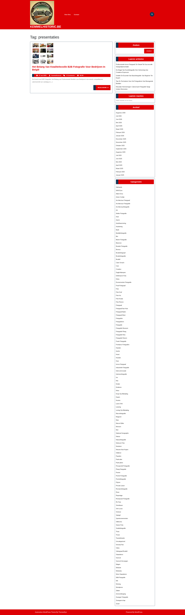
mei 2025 (119, 162)
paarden (118, 456)
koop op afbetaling (122, 394)
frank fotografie (121, 341)
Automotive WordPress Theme (45, 612)
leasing (118, 407)
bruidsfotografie (121, 256)
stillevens (119, 521)
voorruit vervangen (122, 561)
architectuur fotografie (123, 203)
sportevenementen (122, 518)
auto (117, 217)
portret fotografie (121, 476)
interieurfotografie (121, 374)
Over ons (67, 14)
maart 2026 (119, 129)
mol (117, 430)
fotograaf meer (121, 315)
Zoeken (136, 45)
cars (117, 266)
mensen (118, 426)
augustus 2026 (120, 113)
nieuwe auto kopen (122, 449)
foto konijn (119, 298)
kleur (117, 390)
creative (118, 269)
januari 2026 (120, 135)
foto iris (118, 295)
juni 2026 (119, 119)
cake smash (120, 262)
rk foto (118, 502)
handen (118, 348)
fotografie (119, 325)
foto (117, 289)
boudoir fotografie (121, 246)
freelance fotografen (122, 344)
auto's (118, 220)
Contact (76, 14)
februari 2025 (120, 172)
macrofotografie (121, 413)
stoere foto (119, 525)
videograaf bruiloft (121, 551)
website (118, 567)
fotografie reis (120, 335)
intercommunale (121, 371)
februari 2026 (120, 132)
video (117, 548)
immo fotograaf (121, 364)
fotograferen (120, 321)
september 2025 (121, 149)
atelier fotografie (121, 213)
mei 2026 (119, 122)
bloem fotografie (121, 239)
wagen (118, 564)
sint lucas (119, 508)
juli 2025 (119, 155)
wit (117, 581)
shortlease (119, 505)
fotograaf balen (121, 312)
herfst (118, 351)
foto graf (119, 292)
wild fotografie (120, 577)
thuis (117, 531)
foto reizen (120, 302)
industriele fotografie (122, 367)
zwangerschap (120, 600)
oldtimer (118, 453)
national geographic (122, 433)
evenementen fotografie (123, 282)
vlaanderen (119, 554)
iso (117, 377)
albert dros (119, 194)
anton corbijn (120, 197)
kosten (118, 400)
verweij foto (120, 544)
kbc (117, 380)
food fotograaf (120, 285)
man (117, 420)
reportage (119, 495)
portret (118, 472)
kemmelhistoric (56, 75)
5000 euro (119, 190)
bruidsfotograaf (120, 253)
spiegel (118, 515)
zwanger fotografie (122, 597)
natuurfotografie (121, 440)
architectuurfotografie (122, 207)
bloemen (119, 243)
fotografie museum (122, 328)
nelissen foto (120, 443)
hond (117, 354)
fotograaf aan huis (122, 308)
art (117, 210)
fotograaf (119, 305)
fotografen (119, 318)
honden (118, 358)
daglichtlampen (121, 272)
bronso (118, 249)
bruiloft (118, 259)
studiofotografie (121, 528)
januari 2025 (120, 175)
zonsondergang (121, 594)
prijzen (118, 482)
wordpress (119, 587)
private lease (120, 485)
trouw (118, 535)
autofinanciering (121, 223)
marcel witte (120, 423)
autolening (119, 226)
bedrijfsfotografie (121, 233)
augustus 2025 (120, 152)
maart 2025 (119, 168)
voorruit (118, 558)
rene (117, 492)
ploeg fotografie (121, 469)
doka (117, 279)
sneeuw (118, 512)
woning (118, 584)
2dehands (119, 187)
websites (119, 571)
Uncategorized (120, 541)
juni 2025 (119, 158)
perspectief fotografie (123, 466)
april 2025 (119, 165)
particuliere (119, 462)
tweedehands (120, 538)
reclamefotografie (121, 489)
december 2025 (121, 139)
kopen (118, 397)
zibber (118, 590)
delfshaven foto (121, 276)
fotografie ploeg (121, 331)
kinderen (119, 387)
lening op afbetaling (122, 410)
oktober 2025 (120, 145)
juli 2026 (119, 116)
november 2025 (121, 142)
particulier (119, 459)
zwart (117, 603)
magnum (119, 417)
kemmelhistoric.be (45, 26)
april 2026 (119, 126)
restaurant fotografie (123, 499)
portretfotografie (121, 479)
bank (117, 230)
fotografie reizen (121, 338)
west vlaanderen (121, 574)
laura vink (119, 403)
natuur (118, 436)
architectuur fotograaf (123, 200)
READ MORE (104, 88)
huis (117, 361)
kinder (118, 384)
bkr (117, 236)
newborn (119, 446)
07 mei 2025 (42, 75)
